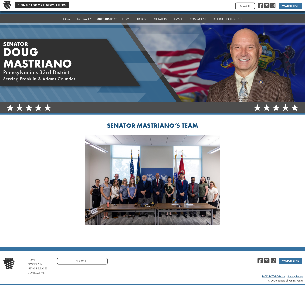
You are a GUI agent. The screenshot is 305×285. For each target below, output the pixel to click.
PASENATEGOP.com (273, 276)
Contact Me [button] (198, 19)
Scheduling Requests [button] (227, 19)
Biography (84, 19)
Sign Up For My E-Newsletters (42, 5)
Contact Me (36, 273)
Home (67, 19)
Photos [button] (141, 19)
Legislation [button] (159, 19)
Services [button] (178, 19)
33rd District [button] (107, 19)
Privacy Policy (295, 276)
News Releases (37, 268)
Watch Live (290, 6)
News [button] (126, 19)
